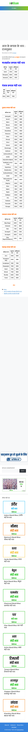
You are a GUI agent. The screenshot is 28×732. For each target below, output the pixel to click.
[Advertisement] (14, 26)
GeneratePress (20, 730)
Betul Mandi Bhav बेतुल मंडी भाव (12, 582)
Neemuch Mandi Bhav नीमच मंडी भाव (12, 538)
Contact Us (13, 725)
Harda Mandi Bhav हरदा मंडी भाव (13, 560)
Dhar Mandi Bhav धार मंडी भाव (13, 626)
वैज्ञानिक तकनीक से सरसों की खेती (11, 294)
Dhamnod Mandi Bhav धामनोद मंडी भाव (12, 604)
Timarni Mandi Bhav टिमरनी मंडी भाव (11, 670)
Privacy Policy (20, 725)
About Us (7, 725)
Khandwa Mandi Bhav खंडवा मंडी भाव (12, 714)
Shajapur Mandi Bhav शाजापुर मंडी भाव (12, 692)
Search (22, 471)
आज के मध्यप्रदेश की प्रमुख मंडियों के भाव (13, 292)
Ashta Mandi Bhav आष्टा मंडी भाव (12, 648)
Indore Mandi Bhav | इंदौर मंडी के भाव (13, 516)
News (5, 289)
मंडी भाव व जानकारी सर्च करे (8, 468)
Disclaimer (14, 727)
